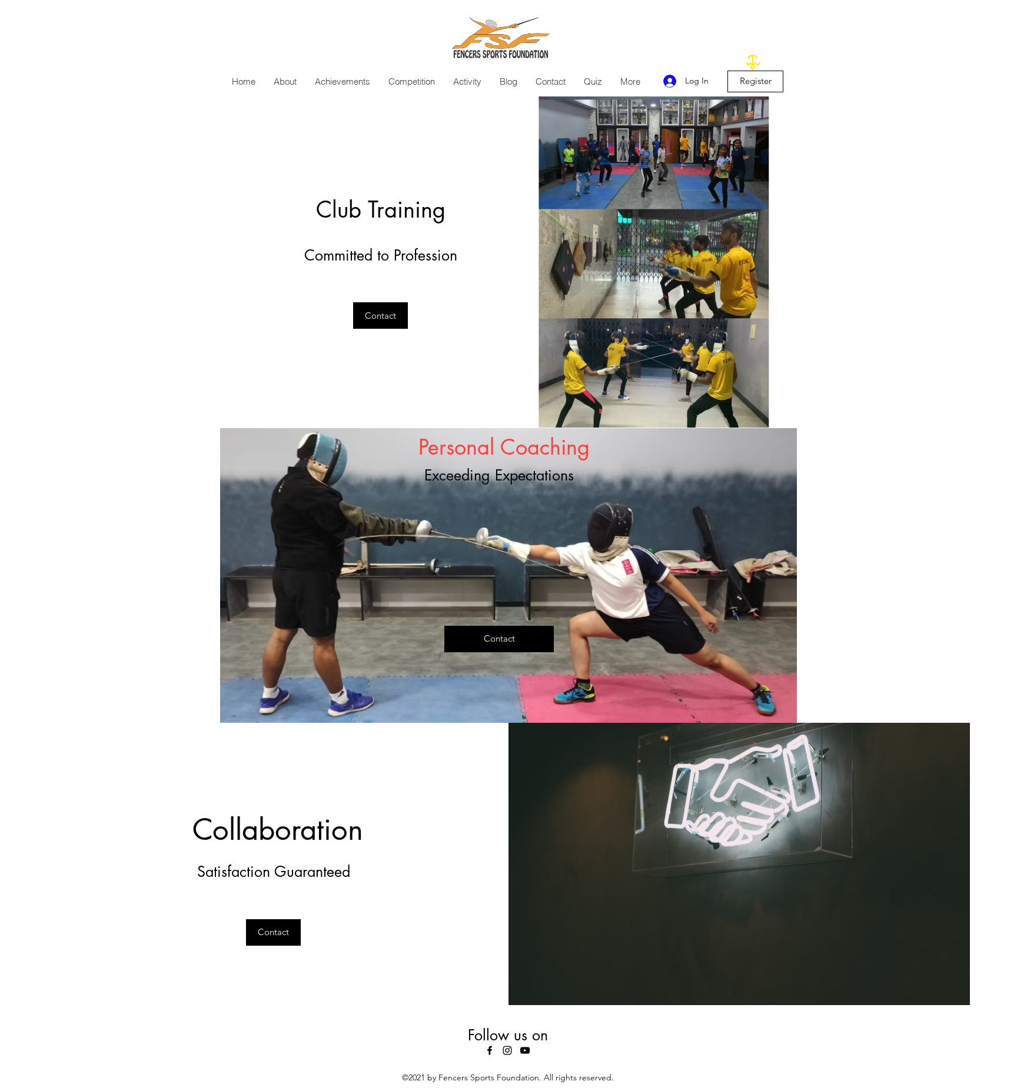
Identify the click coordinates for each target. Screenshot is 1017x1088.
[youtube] (525, 1050)
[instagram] (507, 1050)
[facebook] (490, 1050)
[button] (284, 81)
